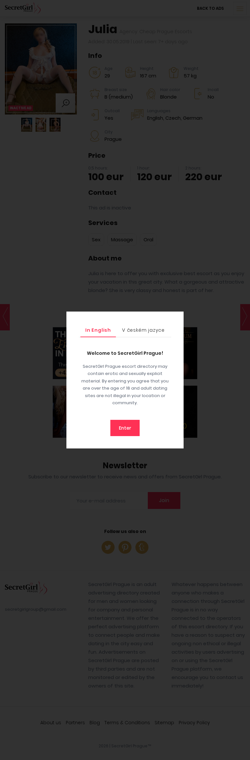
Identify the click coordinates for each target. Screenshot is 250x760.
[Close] (177, 318)
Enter (125, 428)
